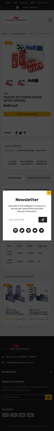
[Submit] (42, 219)
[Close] (49, 193)
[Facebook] (10, 230)
